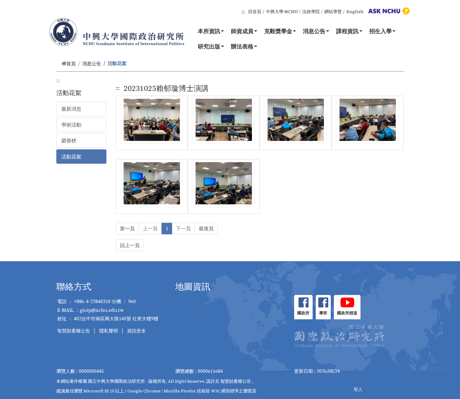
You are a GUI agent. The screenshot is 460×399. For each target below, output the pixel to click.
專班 (323, 313)
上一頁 (150, 228)
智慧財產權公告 (73, 330)
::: (243, 11)
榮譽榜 (68, 140)
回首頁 (254, 11)
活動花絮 (71, 156)
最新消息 (71, 108)
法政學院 (311, 11)
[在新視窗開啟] (303, 302)
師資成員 (242, 31)
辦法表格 (242, 46)
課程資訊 (347, 31)
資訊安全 (136, 330)
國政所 (303, 313)
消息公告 (314, 31)
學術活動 (71, 124)
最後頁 (206, 228)
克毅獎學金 (278, 31)
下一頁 (183, 228)
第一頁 (127, 228)
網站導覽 (333, 11)
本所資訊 (209, 31)
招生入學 (380, 31)
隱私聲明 (108, 330)
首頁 (71, 63)
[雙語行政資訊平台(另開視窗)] (388, 10)
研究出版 (209, 46)
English (355, 11)
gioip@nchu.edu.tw (102, 310)
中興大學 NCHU (282, 11)
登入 (358, 389)
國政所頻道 (347, 313)
